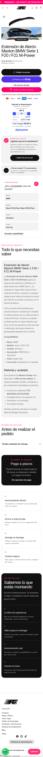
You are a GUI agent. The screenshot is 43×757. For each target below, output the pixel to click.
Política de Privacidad (10, 721)
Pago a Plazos (7, 716)
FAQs (4, 734)
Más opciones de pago (21, 85)
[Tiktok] (25, 736)
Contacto (5, 713)
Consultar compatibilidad (13, 233)
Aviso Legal (6, 718)
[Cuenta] (32, 8)
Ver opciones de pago (21, 480)
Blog (3, 730)
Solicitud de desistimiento (11, 727)
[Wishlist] (36, 8)
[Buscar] (7, 8)
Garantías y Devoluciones (11, 724)
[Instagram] (21, 736)
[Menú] (2, 8)
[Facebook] (17, 736)
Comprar (34, 751)
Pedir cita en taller (25, 158)
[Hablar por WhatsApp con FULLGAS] (5, 751)
